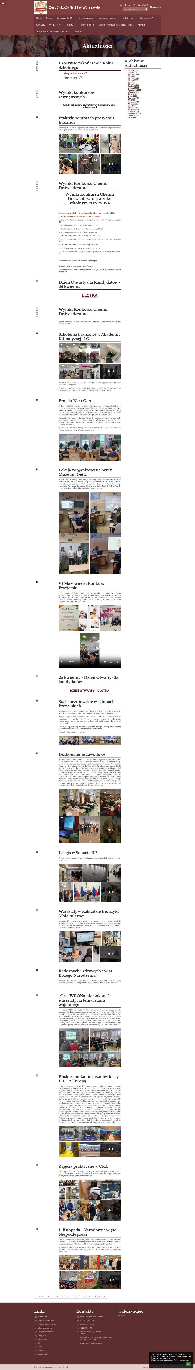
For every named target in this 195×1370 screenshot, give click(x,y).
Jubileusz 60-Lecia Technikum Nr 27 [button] (53, 32)
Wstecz (41, 1297)
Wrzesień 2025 (133, 92)
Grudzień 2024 (133, 110)
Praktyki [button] (70, 25)
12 (78, 1297)
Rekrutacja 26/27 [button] (64, 18)
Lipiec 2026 (132, 72)
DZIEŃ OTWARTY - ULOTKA (89, 691)
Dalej (101, 1297)
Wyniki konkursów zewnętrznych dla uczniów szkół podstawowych (89, 106)
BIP (39, 1343)
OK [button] (188, 1364)
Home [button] (39, 18)
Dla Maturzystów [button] (86, 18)
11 (73, 1297)
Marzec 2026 (133, 80)
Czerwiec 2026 (133, 74)
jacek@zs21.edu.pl (87, 1324)
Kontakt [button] (141, 25)
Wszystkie (132, 118)
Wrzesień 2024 (133, 116)
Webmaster (42, 1317)
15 (95, 1297)
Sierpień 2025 (133, 94)
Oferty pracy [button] (54, 25)
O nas (40, 1347)
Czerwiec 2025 (133, 98)
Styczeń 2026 (133, 84)
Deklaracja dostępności (47, 1324)
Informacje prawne (45, 1328)
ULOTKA (90, 295)
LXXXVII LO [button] (128, 18)
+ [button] (122, 5)
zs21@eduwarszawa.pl (88, 1320)
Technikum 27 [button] (146, 18)
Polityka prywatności (45, 1332)
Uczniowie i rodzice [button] (107, 18)
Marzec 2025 (133, 104)
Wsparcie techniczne (46, 1320)
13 (84, 1297)
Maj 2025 (131, 100)
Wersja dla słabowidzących (46, 1367)
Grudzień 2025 (133, 86)
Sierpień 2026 (133, 70)
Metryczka (42, 1336)
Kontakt (41, 1350)
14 (89, 1297)
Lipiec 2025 (132, 96)
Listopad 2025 (133, 88)
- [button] (126, 5)
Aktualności (42, 1354)
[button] (129, 4)
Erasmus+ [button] (78, 32)
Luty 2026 (131, 82)
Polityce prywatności (181, 1360)
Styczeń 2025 (133, 108)
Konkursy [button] (40, 25)
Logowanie (143, 5)
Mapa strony (42, 1339)
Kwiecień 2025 (133, 102)
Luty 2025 (131, 106)
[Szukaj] (146, 9)
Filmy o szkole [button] (87, 25)
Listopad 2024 (133, 112)
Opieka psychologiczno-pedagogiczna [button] (116, 25)
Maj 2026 (131, 76)
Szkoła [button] (49, 18)
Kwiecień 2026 (133, 78)
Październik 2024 (134, 114)
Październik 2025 (134, 90)
